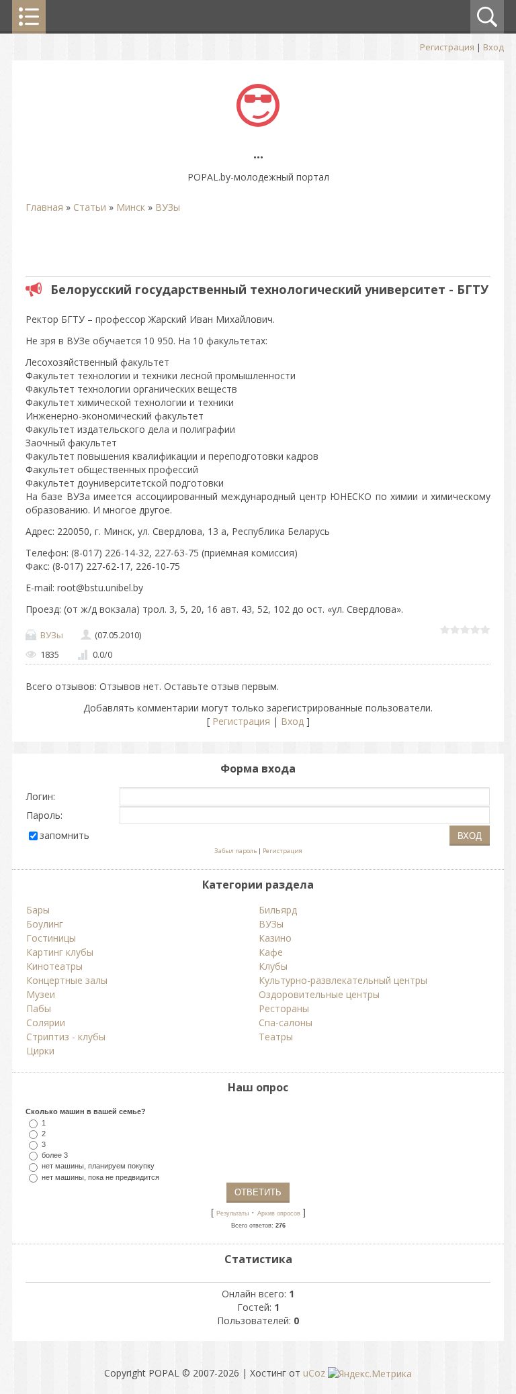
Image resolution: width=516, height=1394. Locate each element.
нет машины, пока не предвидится (100, 1177)
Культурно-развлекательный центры (343, 980)
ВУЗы (167, 207)
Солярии (45, 1022)
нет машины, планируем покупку (98, 1166)
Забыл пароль (235, 850)
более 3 (55, 1155)
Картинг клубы (59, 952)
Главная (44, 207)
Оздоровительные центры (319, 994)
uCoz (314, 1372)
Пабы (38, 1008)
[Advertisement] (183, 248)
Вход (493, 47)
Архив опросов (278, 1213)
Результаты (232, 1213)
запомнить (64, 835)
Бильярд (278, 909)
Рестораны (284, 1008)
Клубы (273, 966)
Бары (38, 909)
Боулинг (44, 923)
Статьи (89, 207)
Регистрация (447, 47)
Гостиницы (51, 938)
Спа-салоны (285, 1022)
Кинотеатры (54, 966)
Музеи (40, 994)
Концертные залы (67, 980)
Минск (130, 207)
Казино (275, 938)
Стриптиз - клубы (65, 1036)
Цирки (40, 1050)
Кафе (271, 952)
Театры (276, 1036)
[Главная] (258, 123)
